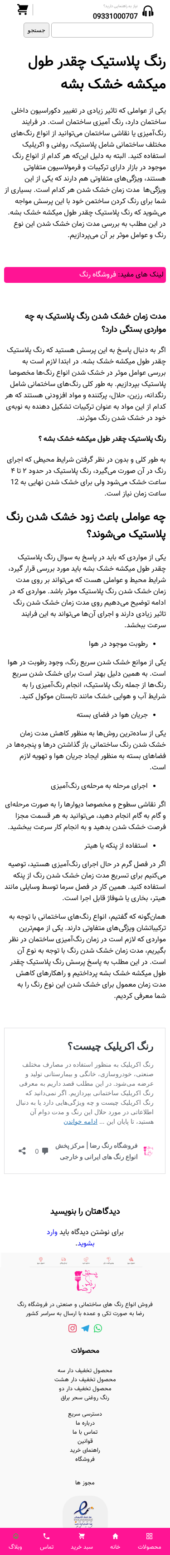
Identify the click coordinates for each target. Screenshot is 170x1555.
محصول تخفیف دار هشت (85, 1379)
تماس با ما (85, 1432)
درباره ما (85, 1423)
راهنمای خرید (85, 1450)
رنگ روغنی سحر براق (85, 1397)
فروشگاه (85, 1459)
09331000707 (115, 17)
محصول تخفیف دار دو (85, 1388)
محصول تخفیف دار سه (85, 1370)
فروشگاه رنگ (97, 275)
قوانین (85, 1441)
